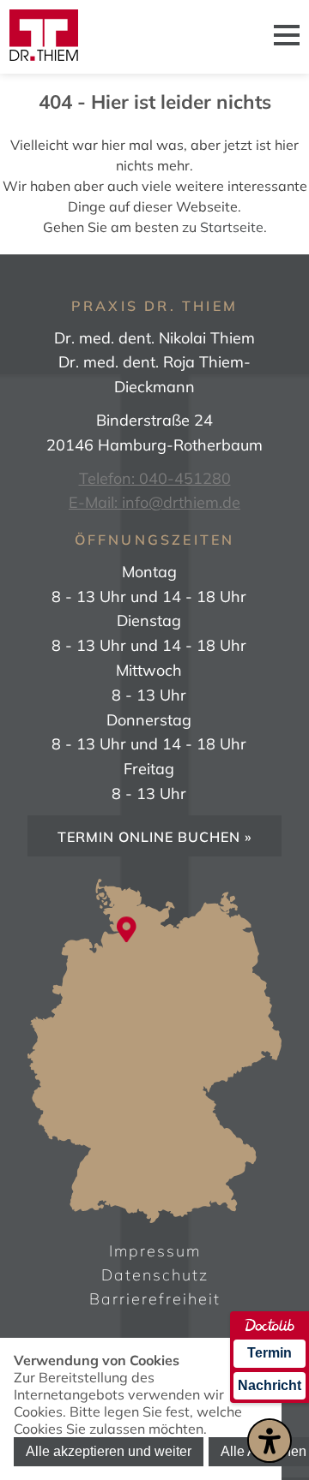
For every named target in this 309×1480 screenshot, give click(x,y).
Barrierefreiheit (155, 1299)
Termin (269, 1353)
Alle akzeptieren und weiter (108, 1451)
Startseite (232, 227)
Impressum (155, 1251)
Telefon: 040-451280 (155, 478)
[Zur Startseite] (43, 36)
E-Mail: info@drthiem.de (154, 502)
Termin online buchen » (155, 836)
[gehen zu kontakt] (126, 931)
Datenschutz (155, 1275)
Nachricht (269, 1385)
